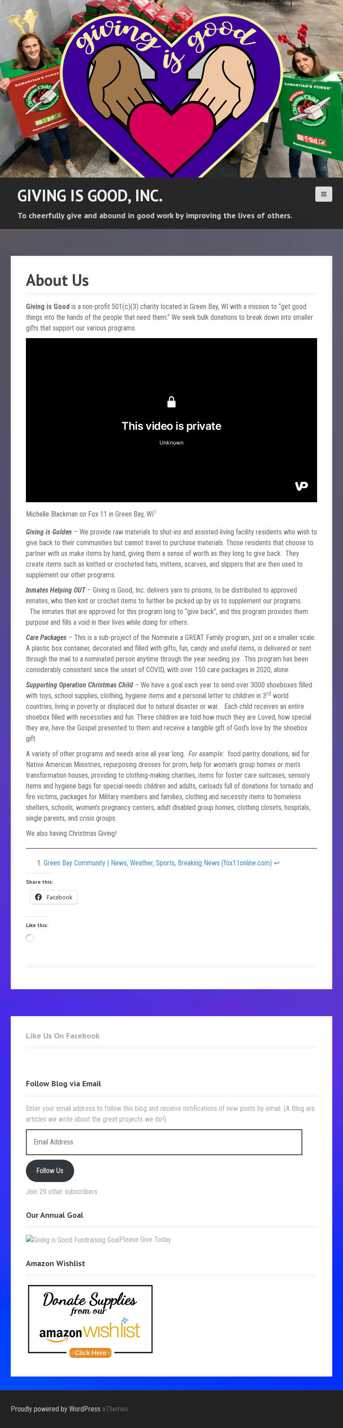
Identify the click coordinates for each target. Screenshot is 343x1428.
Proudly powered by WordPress (55, 1409)
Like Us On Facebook (63, 1035)
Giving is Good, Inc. (90, 195)
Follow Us (49, 1170)
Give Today (155, 1239)
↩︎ (277, 863)
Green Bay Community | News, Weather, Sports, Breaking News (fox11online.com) (158, 863)
